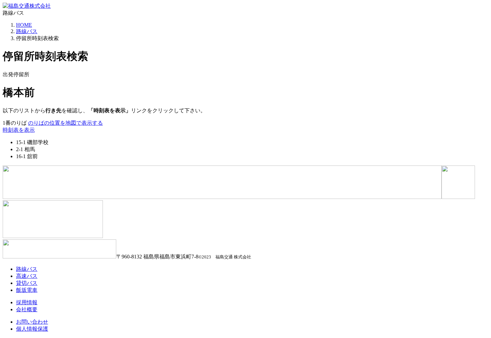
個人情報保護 (32, 329)
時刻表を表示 (19, 130)
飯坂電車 (26, 290)
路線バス (26, 31)
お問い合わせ (32, 322)
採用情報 (26, 302)
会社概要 (26, 309)
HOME (24, 25)
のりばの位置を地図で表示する (65, 123)
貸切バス (26, 283)
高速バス (26, 276)
